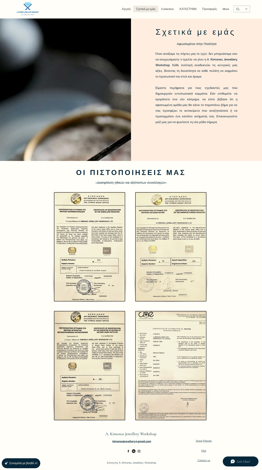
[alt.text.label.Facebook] (128, 451)
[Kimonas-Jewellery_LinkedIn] (133, 451)
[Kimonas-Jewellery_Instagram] (139, 451)
